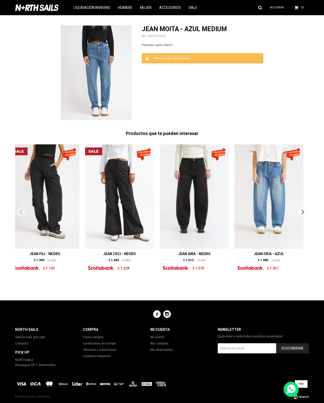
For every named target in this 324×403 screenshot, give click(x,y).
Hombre (125, 8)
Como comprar (93, 337)
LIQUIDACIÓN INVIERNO (92, 8)
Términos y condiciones (99, 350)
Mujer (146, 8)
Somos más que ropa (30, 337)
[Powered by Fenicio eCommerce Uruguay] (301, 396)
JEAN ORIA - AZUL (269, 254)
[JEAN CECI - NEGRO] (119, 196)
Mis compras (159, 343)
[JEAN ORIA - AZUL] (269, 196)
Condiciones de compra (99, 343)
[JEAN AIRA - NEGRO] (194, 196)
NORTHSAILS (24, 360)
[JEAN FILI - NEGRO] (45, 196)
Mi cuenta (157, 337)
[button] (302, 212)
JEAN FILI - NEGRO (45, 254)
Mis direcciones (161, 350)
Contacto (21, 343)
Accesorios (170, 8)
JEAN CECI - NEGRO (119, 254)
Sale (193, 8)
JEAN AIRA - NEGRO (194, 254)
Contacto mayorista (97, 356)
